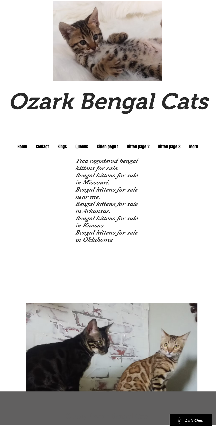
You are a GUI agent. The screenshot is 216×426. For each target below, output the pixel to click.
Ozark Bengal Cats (108, 101)
